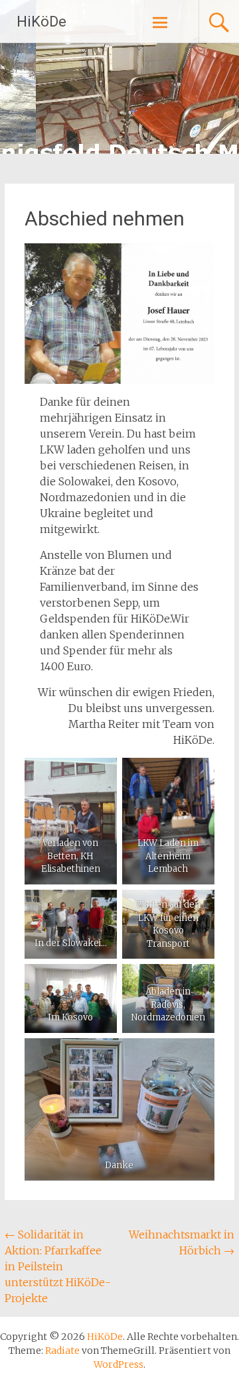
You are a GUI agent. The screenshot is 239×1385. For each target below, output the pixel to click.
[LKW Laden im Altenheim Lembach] (168, 821)
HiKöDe (41, 21)
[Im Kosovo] (71, 998)
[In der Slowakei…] (71, 924)
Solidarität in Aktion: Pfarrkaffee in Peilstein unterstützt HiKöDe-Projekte (58, 1266)
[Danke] (119, 1109)
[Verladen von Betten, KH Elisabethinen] (71, 821)
